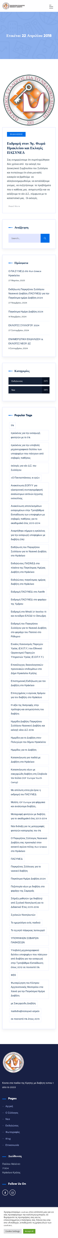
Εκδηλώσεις (16, 134)
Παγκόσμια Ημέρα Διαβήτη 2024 (25, 311)
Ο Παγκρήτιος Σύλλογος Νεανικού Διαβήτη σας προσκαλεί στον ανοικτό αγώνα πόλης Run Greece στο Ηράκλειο (29, 844)
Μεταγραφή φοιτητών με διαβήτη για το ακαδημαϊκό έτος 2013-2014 (29, 816)
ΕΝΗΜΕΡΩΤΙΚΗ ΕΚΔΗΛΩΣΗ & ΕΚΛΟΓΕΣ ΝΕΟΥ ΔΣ (25, 341)
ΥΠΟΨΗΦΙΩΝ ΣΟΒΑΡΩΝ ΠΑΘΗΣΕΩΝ (25, 940)
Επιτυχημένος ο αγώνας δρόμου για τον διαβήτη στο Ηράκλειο (28, 695)
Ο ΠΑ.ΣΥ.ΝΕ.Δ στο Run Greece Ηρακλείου (24, 273)
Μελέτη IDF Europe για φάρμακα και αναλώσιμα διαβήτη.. (28, 804)
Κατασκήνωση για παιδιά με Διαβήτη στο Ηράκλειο (26, 759)
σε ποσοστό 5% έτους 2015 (25, 1018)
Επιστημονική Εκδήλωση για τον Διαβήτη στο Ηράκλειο (28, 683)
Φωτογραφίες (13, 1132)
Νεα (29, 390)
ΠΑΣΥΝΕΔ (17, 859)
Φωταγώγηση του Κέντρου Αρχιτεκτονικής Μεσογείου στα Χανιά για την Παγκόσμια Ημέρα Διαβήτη (28, 989)
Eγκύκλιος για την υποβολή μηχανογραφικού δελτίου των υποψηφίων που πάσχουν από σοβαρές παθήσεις (27, 451)
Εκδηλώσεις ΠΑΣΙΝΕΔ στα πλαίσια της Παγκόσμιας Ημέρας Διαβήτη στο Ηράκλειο (28, 567)
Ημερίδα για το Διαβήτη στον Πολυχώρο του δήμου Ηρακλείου (28, 739)
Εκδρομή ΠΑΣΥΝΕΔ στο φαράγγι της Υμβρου (28, 601)
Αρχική (9, 1106)
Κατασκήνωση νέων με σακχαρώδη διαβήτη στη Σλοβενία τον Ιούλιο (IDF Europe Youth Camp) (29, 776)
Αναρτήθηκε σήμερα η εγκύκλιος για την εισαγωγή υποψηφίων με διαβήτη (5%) (28, 535)
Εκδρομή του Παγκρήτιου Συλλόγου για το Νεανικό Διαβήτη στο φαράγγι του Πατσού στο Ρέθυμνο (28, 630)
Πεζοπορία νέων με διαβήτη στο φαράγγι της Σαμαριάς (28, 888)
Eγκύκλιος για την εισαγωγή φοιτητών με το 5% (25, 435)
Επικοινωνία (12, 1145)
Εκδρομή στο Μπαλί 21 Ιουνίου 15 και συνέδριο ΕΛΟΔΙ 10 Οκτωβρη (28, 613)
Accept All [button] (29, 1231)
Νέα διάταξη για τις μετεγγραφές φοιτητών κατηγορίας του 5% (28, 828)
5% (12, 425)
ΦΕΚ (13, 975)
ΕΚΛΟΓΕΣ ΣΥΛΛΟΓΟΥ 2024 (23, 325)
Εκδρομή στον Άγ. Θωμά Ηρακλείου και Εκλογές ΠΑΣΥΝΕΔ (26, 148)
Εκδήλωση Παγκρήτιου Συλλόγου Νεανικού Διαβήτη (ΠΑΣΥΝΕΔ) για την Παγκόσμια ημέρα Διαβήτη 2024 (28, 293)
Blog (8, 1138)
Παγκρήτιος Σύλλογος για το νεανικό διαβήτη (26, 868)
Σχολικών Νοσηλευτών (23, 914)
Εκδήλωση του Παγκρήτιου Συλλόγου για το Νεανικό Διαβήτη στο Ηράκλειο (28, 551)
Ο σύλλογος (12, 1112)
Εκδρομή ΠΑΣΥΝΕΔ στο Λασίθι (28, 591)
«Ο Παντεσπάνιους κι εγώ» (25, 477)
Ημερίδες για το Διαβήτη (23, 749)
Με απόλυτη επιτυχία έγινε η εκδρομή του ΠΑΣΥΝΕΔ (26, 792)
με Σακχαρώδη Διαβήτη (23, 1003)
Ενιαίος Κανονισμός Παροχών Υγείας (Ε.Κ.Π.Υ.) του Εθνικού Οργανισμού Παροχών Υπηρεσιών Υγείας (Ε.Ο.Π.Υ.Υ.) (27, 650)
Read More (14, 206)
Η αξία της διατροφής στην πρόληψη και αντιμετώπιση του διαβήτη (27, 709)
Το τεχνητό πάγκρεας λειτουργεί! (28, 930)
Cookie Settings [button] (13, 1231)
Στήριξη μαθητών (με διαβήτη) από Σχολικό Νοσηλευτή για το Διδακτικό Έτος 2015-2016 (27, 902)
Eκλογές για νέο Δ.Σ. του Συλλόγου (23, 467)
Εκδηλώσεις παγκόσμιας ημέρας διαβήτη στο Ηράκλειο (28, 581)
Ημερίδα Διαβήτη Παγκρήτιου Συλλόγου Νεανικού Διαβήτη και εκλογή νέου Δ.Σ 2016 (28, 725)
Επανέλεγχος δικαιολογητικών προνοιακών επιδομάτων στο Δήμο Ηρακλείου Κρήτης (27, 669)
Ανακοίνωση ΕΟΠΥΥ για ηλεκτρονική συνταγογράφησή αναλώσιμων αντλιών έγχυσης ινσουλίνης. (27, 492)
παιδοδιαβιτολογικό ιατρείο (25, 1011)
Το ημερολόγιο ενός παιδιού (26, 922)
